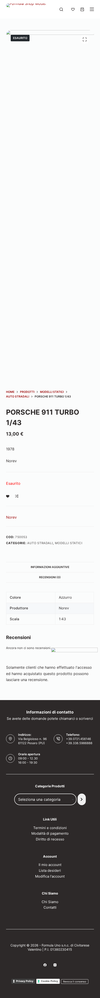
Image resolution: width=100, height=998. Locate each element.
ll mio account (50, 864)
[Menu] (92, 9)
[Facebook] (45, 964)
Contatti (50, 907)
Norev (11, 517)
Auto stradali (40, 543)
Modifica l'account (50, 876)
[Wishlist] (73, 9)
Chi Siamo (50, 902)
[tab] (50, 567)
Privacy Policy (24, 981)
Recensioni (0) (50, 577)
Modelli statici (69, 543)
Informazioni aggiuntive (50, 567)
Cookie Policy (49, 981)
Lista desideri (50, 870)
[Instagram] (55, 964)
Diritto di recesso (50, 839)
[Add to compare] (16, 496)
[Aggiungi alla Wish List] (7, 496)
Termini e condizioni (50, 828)
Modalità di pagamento (50, 833)
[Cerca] (61, 9)
